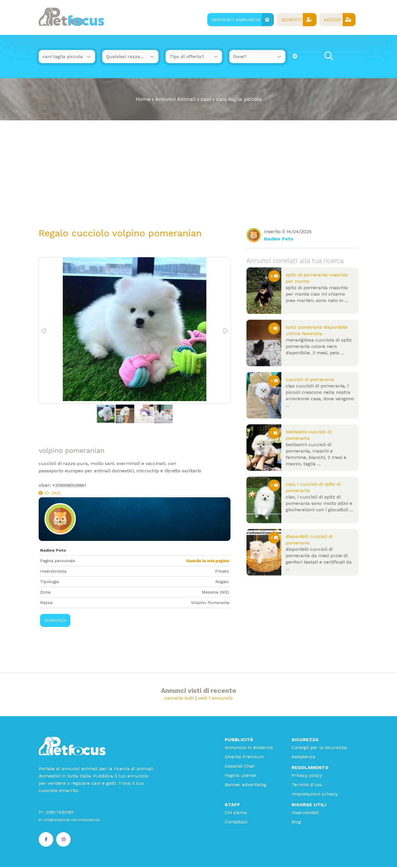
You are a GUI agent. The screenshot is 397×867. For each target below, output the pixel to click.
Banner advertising (246, 784)
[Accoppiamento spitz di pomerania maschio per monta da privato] (263, 290)
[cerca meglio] (295, 56)
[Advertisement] (198, 164)
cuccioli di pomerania (310, 379)
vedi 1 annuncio (215, 698)
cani (206, 99)
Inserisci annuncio (236, 19)
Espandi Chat (239, 766)
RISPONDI (55, 620)
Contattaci (236, 822)
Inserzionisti (305, 812)
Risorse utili (309, 804)
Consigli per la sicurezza (319, 747)
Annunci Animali (175, 99)
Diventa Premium (244, 756)
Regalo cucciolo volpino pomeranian (120, 233)
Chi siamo (236, 812)
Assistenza (303, 756)
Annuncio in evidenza (249, 747)
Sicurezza (305, 739)
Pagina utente (240, 775)
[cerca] (328, 56)
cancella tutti (179, 698)
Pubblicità (239, 739)
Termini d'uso (307, 784)
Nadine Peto (278, 239)
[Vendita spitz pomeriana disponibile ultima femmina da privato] (263, 343)
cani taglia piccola (239, 99)
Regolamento (310, 767)
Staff (232, 804)
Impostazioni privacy (315, 794)
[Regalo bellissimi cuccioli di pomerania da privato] (263, 447)
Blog (296, 822)
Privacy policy (307, 775)
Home (143, 99)
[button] (44, 330)
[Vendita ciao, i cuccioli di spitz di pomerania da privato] (263, 500)
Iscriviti (291, 19)
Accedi (332, 19)
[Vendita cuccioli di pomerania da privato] (263, 395)
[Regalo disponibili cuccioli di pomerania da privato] (263, 552)
